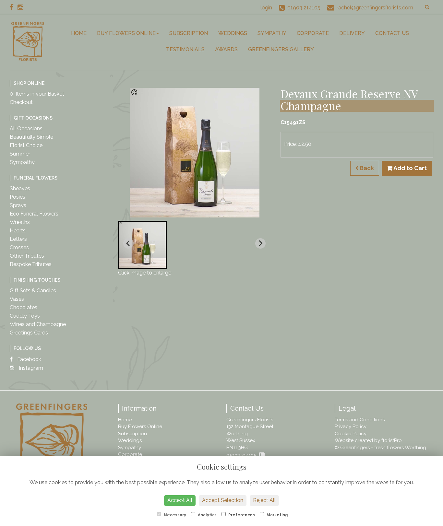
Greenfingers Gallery (281, 49)
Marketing (277, 515)
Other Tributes (27, 256)
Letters (18, 239)
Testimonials (185, 49)
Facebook (28, 359)
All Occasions (26, 128)
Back (366, 168)
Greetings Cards (29, 333)
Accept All (179, 500)
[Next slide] (260, 243)
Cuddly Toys (25, 316)
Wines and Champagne (38, 324)
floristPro (391, 440)
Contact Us (392, 33)
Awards (226, 49)
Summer (20, 154)
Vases (17, 299)
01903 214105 (242, 455)
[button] (142, 245)
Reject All (264, 500)
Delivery (352, 33)
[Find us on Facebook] (14, 7)
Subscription (188, 33)
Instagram (30, 368)
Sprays (18, 205)
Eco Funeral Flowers (34, 214)
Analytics (207, 515)
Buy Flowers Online (126, 33)
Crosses (19, 247)
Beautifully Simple (31, 137)
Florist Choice (26, 145)
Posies (17, 197)
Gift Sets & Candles (33, 290)
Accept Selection (222, 500)
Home (79, 33)
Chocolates (23, 307)
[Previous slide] (128, 243)
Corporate (313, 33)
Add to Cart (409, 168)
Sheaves (20, 188)
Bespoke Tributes (31, 264)
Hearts (18, 231)
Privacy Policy (350, 426)
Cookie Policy (350, 434)
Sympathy (271, 33)
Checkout (21, 102)
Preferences (241, 515)
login (266, 8)
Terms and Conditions (360, 420)
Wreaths (20, 222)
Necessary (174, 515)
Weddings (232, 33)
